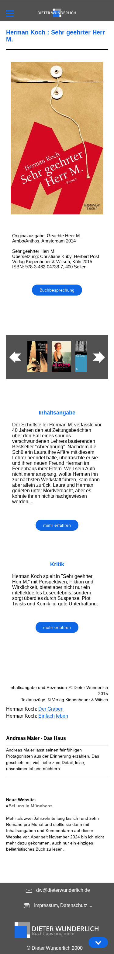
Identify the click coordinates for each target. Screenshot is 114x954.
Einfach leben (53, 716)
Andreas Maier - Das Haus (36, 738)
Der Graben (51, 709)
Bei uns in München (29, 805)
